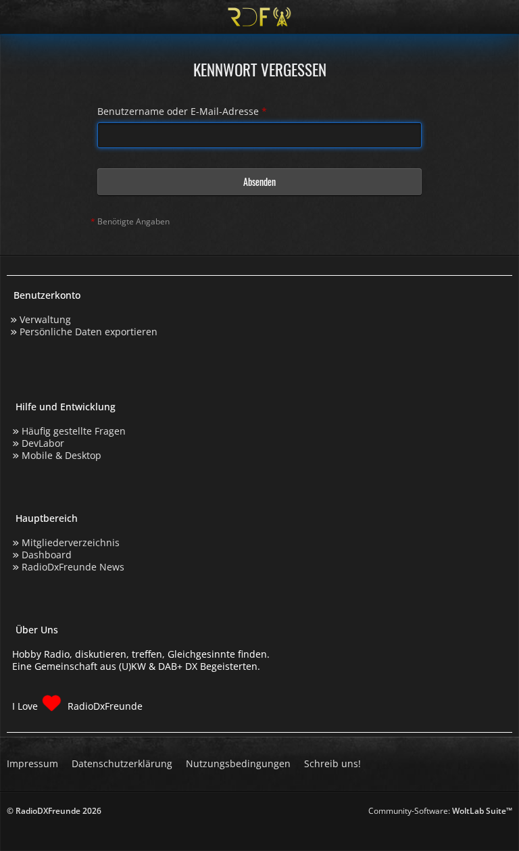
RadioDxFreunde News (73, 566)
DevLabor (43, 443)
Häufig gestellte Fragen (74, 430)
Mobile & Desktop (61, 455)
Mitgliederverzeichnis (71, 542)
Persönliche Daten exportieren (88, 331)
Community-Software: (440, 811)
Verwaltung (45, 319)
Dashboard (47, 554)
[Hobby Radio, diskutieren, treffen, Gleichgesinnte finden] (259, 16)
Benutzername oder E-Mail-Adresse (178, 111)
